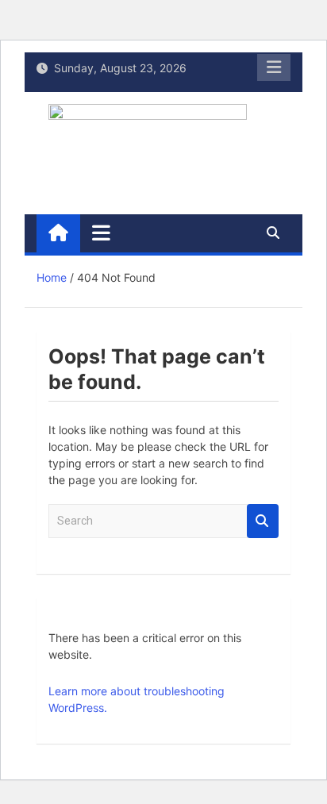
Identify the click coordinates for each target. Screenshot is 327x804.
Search (263, 521)
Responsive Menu (273, 67)
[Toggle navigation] (101, 232)
